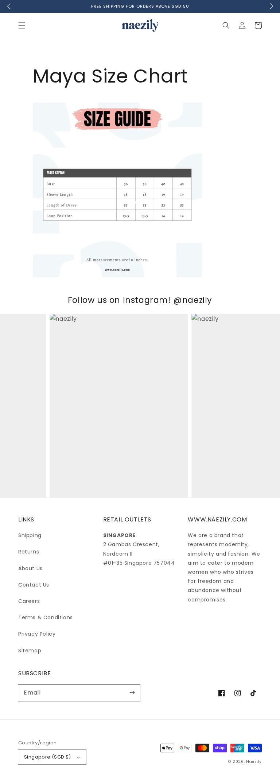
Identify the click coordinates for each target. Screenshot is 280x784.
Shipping (30, 535)
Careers (29, 601)
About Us (30, 568)
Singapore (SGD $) (47, 756)
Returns (28, 551)
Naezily (254, 761)
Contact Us (33, 584)
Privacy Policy (36, 633)
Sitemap (29, 650)
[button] (22, 25)
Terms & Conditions (45, 617)
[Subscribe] (132, 693)
